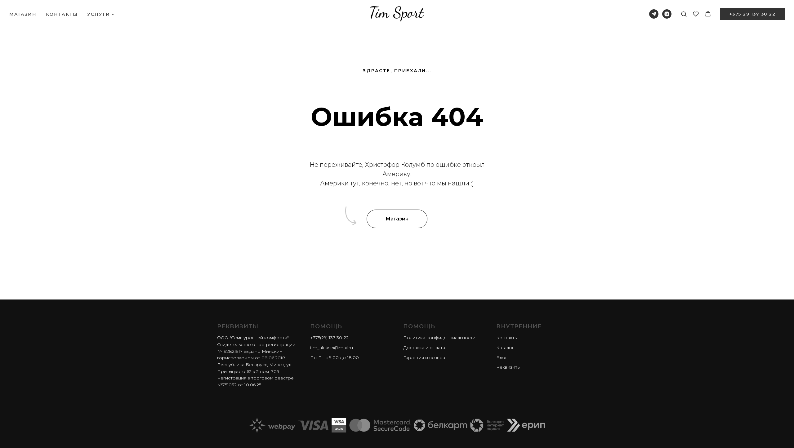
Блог (501, 357)
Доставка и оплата (424, 347)
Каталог (505, 347)
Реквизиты (508, 367)
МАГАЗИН (23, 14)
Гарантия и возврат (425, 357)
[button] (684, 14)
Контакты (507, 337)
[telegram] (653, 14)
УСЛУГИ (98, 14)
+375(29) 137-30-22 (329, 337)
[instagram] (666, 14)
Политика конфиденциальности (439, 337)
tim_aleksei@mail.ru (331, 347)
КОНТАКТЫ (62, 14)
